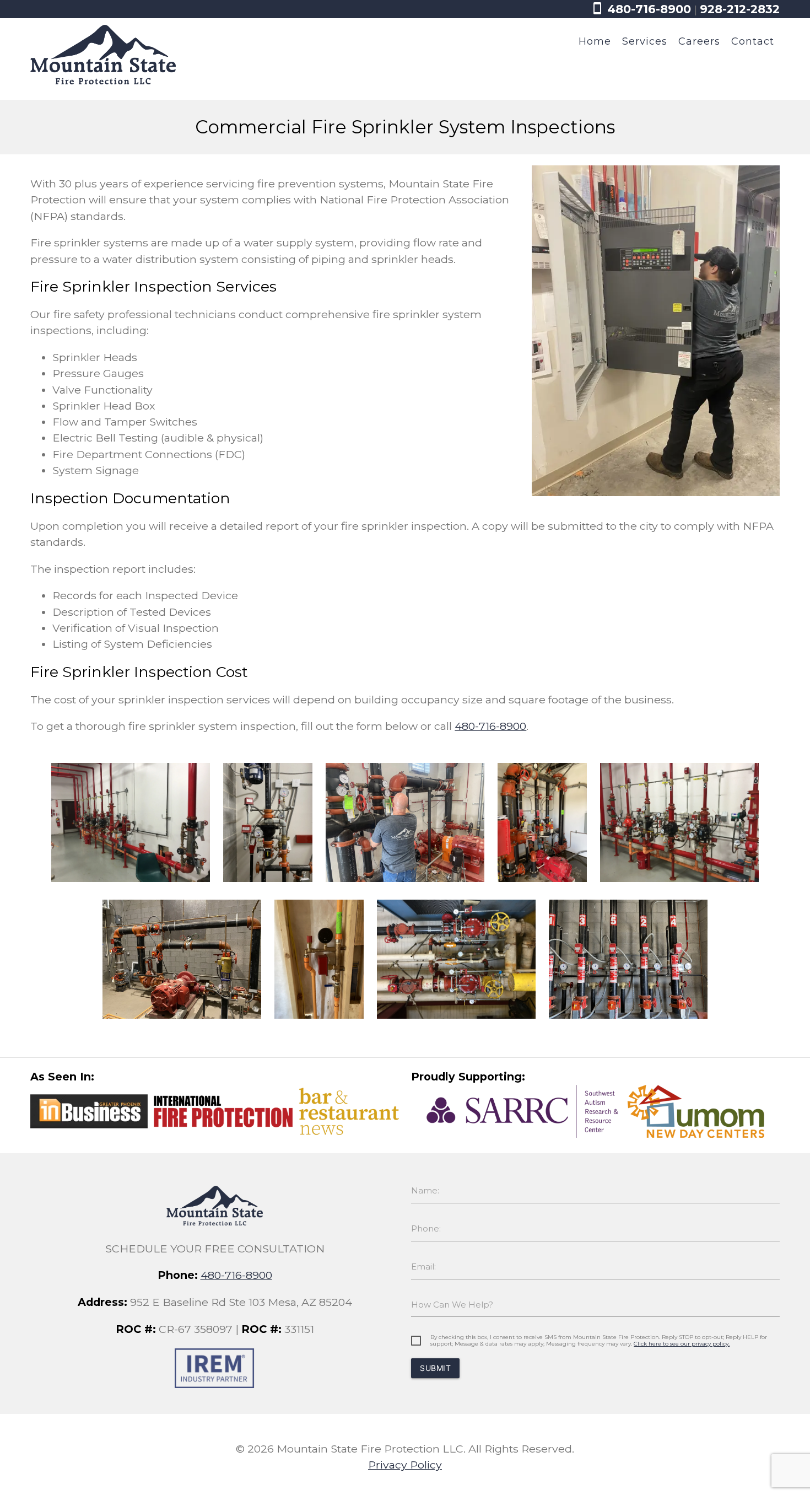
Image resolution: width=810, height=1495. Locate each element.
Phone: (426, 1228)
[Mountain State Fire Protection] (102, 80)
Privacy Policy (405, 1464)
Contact (752, 41)
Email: (423, 1266)
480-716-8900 (641, 9)
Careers (699, 41)
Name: (425, 1190)
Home (595, 41)
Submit (435, 1368)
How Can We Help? (452, 1304)
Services (644, 41)
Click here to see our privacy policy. (682, 1343)
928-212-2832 (740, 9)
